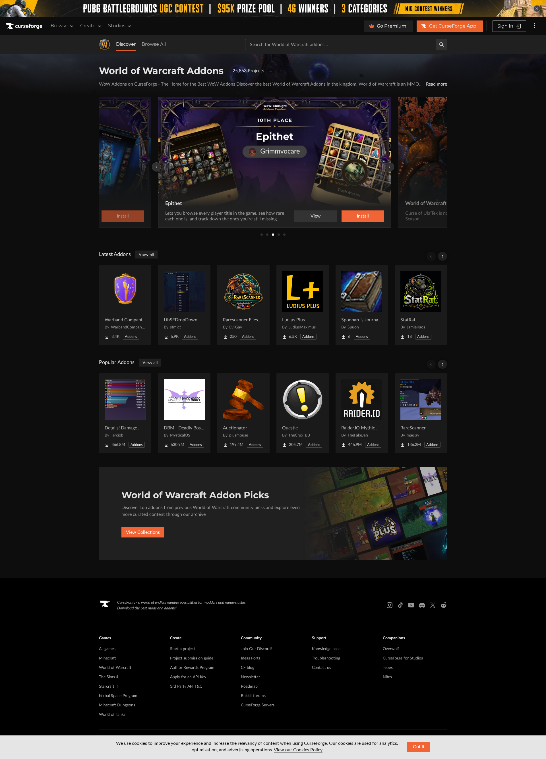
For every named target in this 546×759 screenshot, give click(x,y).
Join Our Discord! (256, 649)
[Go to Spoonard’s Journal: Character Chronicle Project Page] (362, 305)
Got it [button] (419, 746)
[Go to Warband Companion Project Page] (125, 305)
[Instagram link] (389, 605)
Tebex (388, 668)
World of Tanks (112, 715)
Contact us (321, 668)
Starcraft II (108, 686)
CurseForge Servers (257, 705)
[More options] (534, 26)
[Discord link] (422, 605)
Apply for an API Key (188, 677)
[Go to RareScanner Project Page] (421, 413)
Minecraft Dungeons (117, 705)
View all (146, 254)
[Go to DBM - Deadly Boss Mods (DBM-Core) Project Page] (184, 413)
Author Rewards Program (192, 668)
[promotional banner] (273, 8)
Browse (59, 25)
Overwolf (391, 649)
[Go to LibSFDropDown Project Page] (184, 305)
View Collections (143, 532)
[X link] (432, 605)
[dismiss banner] (536, 8)
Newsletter (250, 677)
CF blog (247, 668)
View (314, 216)
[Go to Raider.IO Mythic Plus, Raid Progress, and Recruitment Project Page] (362, 413)
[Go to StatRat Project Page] (421, 305)
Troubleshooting (326, 658)
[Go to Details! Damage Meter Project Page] (125, 413)
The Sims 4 (108, 677)
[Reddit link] (443, 605)
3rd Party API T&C (186, 686)
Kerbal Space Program (118, 696)
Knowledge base (326, 649)
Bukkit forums (253, 696)
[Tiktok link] (400, 605)
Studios (116, 25)
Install (361, 216)
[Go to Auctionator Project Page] (243, 413)
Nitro (387, 677)
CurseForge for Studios (403, 658)
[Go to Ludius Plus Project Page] (302, 305)
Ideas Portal (251, 658)
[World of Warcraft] (104, 44)
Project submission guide (191, 658)
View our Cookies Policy (298, 750)
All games (107, 649)
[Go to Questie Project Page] (302, 413)
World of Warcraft (115, 668)
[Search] (441, 44)
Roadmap (249, 686)
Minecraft (107, 658)
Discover (126, 44)
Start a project (182, 649)
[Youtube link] (411, 605)
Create (88, 25)
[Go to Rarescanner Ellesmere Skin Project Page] (243, 305)
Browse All (154, 44)
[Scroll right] (442, 256)
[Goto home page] (25, 26)
